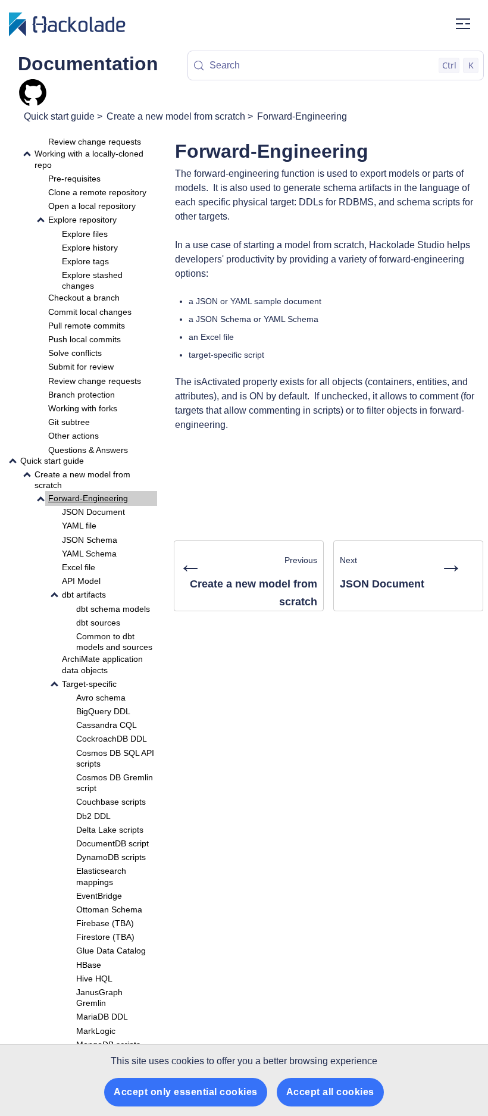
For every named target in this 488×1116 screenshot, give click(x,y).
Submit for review (81, 366)
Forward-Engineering (302, 116)
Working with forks (82, 408)
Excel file (78, 567)
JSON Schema (89, 540)
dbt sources (98, 622)
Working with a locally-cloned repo (89, 159)
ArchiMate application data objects (102, 664)
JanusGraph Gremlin (99, 997)
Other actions (73, 435)
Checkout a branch (84, 297)
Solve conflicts (75, 353)
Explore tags (85, 261)
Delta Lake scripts (109, 829)
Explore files (85, 234)
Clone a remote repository (97, 192)
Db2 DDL (93, 816)
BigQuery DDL (103, 711)
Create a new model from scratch (176, 116)
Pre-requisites (74, 178)
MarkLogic (95, 1031)
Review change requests (94, 141)
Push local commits (84, 339)
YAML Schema (89, 553)
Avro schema (101, 697)
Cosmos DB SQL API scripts (115, 758)
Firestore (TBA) (105, 937)
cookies (187, 1061)
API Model (81, 581)
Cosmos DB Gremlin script (114, 783)
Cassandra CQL (106, 725)
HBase (88, 965)
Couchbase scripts (111, 801)
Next (401, 570)
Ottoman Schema (109, 909)
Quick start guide (59, 116)
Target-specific (89, 684)
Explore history (90, 247)
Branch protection (81, 394)
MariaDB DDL (102, 1016)
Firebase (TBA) (105, 923)
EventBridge (99, 896)
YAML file (79, 525)
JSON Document (93, 512)
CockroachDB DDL (111, 738)
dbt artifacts (84, 594)
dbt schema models (113, 609)
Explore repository (82, 219)
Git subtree (69, 422)
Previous (248, 579)
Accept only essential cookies (186, 1092)
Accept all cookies (330, 1092)
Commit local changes (90, 312)
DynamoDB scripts (111, 857)
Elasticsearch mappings (101, 876)
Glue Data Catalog (111, 950)
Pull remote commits (86, 325)
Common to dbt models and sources (114, 642)
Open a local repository (92, 206)
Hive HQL (94, 978)
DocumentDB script (112, 843)
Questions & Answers (88, 450)
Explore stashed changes (92, 280)
